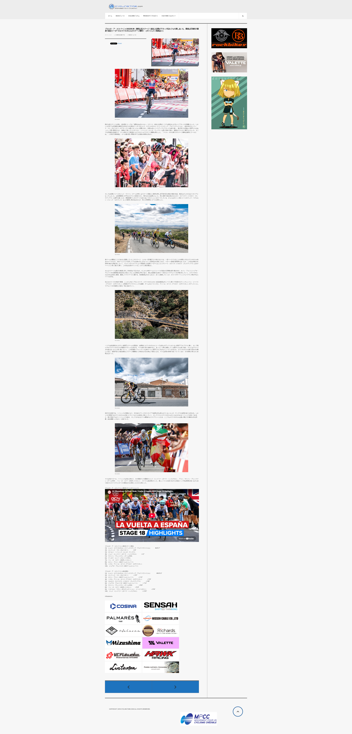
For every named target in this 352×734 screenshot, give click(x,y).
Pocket (120, 43)
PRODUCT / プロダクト (150, 16)
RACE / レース (120, 16)
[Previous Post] (128, 687)
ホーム (110, 16)
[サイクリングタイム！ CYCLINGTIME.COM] (125, 6)
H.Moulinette (120, 34)
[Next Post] (175, 687)
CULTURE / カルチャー (169, 16)
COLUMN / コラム (134, 16)
